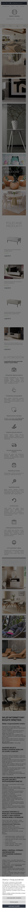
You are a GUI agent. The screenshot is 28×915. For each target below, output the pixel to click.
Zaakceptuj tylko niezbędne (14, 898)
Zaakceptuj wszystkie (14, 906)
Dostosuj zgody (14, 902)
